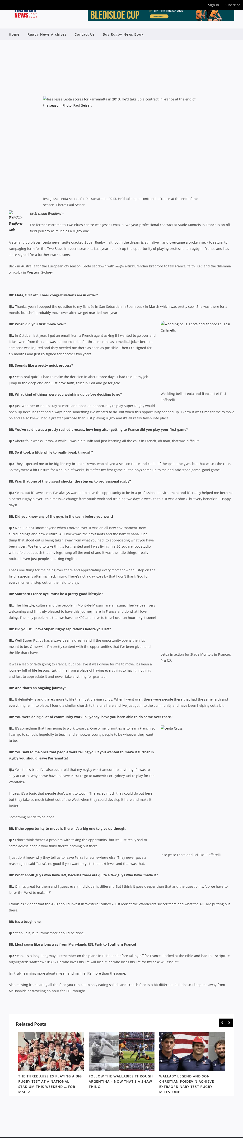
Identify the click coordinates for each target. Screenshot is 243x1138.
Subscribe (233, 5)
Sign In (213, 5)
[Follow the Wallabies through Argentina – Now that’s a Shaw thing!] (121, 1051)
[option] (51, 1064)
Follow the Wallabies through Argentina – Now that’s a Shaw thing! (121, 1081)
